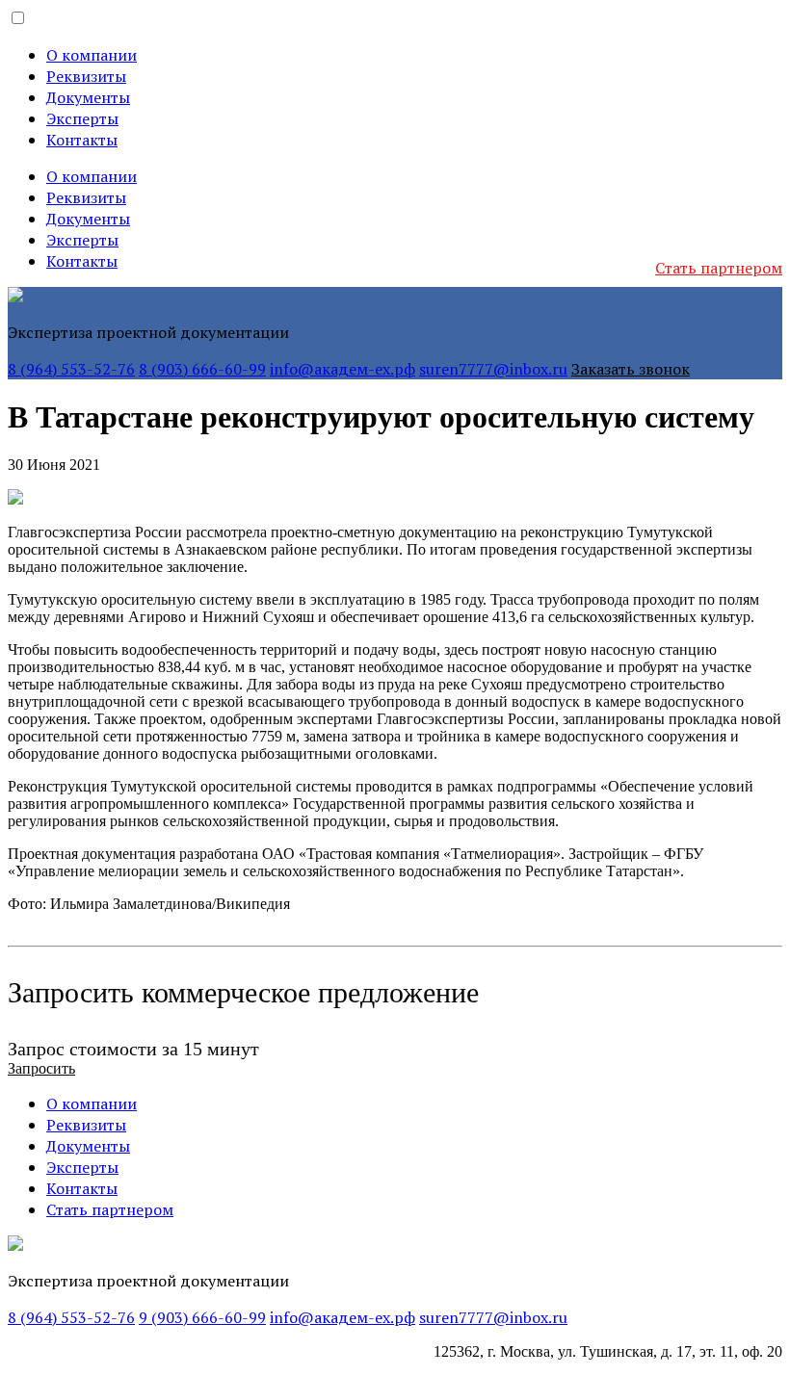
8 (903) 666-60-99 (202, 368)
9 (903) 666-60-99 (202, 1317)
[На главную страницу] (15, 297)
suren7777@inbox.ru (493, 368)
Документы (88, 97)
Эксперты (82, 118)
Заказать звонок (630, 368)
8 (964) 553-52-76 (71, 368)
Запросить (41, 1068)
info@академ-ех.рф (342, 368)
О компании (91, 54)
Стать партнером (718, 267)
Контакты (82, 139)
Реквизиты (86, 76)
